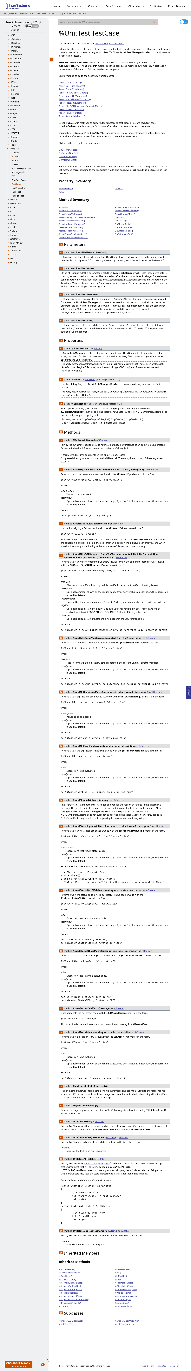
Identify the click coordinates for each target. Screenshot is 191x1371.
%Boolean (90, 379)
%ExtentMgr (15, 62)
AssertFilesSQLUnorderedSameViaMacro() (81, 106)
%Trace (13, 144)
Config (13, 234)
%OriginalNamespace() (126, 1289)
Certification (156, 6)
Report (15, 160)
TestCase (82, 13)
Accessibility (174, 1366)
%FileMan (14, 70)
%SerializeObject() (123, 1299)
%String (98, 348)
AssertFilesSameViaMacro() (73, 102)
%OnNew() (64, 207)
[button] (61, 244)
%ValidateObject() (123, 1306)
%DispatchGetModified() (70, 1286)
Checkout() (120, 217)
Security (13, 262)
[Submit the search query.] (154, 22)
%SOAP (13, 121)
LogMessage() (121, 220)
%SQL (12, 125)
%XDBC (13, 207)
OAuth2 (13, 254)
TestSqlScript (18, 195)
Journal (13, 246)
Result (17, 164)
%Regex (13, 113)
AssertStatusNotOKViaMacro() (75, 99)
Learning (56, 6)
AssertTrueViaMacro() (70, 82)
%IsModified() (121, 1276)
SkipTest (119, 188)
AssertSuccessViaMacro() (72, 109)
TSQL (14, 176)
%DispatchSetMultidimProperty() (74, 1299)
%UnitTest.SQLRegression (71, 1320)
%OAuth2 (14, 101)
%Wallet (13, 199)
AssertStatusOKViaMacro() (73, 96)
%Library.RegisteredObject (110, 43)
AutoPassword (66, 188)
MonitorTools (16, 250)
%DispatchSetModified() (70, 1296)
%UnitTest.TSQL (66, 1324)
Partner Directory (176, 6)
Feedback (188, 691)
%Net (12, 97)
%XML (13, 211)
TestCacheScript (19, 180)
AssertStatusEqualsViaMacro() (73, 234)
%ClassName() (65, 1276)
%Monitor (14, 93)
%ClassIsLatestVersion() (70, 1272)
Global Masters (136, 6)
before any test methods (97, 1163)
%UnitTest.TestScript (124, 1324)
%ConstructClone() (67, 1279)
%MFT (13, 89)
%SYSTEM (14, 133)
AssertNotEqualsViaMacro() (73, 92)
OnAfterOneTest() (68, 159)
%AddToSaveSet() (67, 1269)
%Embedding (16, 54)
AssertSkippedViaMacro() (72, 116)
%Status (102, 440)
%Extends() (64, 1306)
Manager (16, 152)
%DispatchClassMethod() (71, 1282)
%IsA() (118, 1272)
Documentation (74, 6)
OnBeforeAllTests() (68, 149)
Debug (62, 191)
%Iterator (14, 78)
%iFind (13, 219)
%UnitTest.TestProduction (127, 1320)
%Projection (15, 105)
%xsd (12, 227)
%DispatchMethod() (68, 1292)
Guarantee (161, 1366)
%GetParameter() (123, 1269)
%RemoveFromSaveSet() (126, 1296)
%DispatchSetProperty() (70, 1302)
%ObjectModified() (124, 1286)
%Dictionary (15, 46)
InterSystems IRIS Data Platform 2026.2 (19, 13)
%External (14, 66)
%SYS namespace (59, 13)
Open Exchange (114, 6)
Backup (13, 231)
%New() (118, 1279)
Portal (17, 156)
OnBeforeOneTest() (69, 153)
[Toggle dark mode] (184, 21)
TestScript (16, 191)
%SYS (12, 129)
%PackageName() (123, 1292)
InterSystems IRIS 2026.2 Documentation (19, 1364)
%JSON (13, 82)
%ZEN (12, 215)
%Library (14, 86)
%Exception (15, 58)
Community (94, 6)
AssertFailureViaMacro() (71, 112)
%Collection (15, 39)
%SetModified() (122, 1302)
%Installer (14, 74)
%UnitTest (73, 13)
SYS (11, 258)
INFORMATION (17, 242)
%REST (13, 109)
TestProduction (19, 187)
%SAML (13, 117)
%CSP (12, 35)
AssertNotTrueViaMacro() (72, 85)
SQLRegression (19, 172)
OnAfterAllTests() (68, 156)
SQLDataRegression (21, 168)
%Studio (13, 140)
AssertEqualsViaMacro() (71, 89)
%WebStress (15, 203)
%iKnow (13, 223)
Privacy (144, 1366)
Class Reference (43, 13)
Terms (151, 1366)
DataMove (15, 238)
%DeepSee (15, 42)
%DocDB (14, 50)
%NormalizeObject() (124, 1282)
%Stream (14, 136)
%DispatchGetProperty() (70, 1289)
